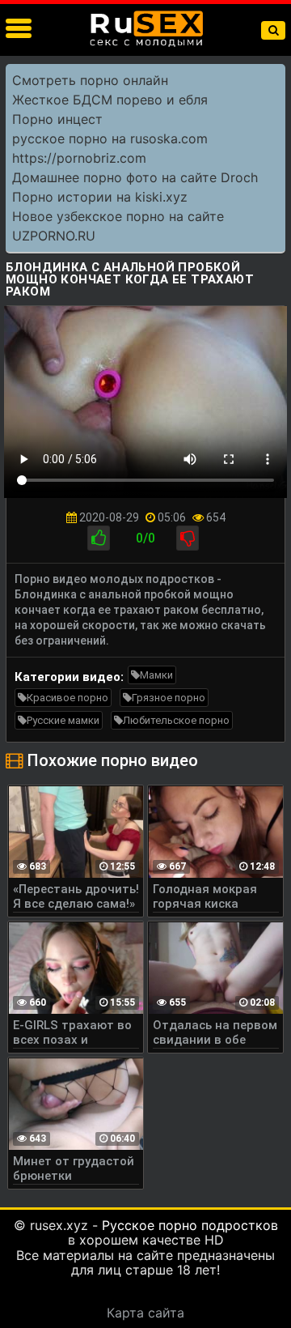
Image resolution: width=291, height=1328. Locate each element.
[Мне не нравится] (187, 538)
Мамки (156, 675)
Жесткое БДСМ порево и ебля (110, 100)
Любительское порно (176, 720)
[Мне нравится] (98, 538)
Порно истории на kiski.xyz (100, 197)
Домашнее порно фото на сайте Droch (135, 177)
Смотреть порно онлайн (90, 80)
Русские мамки (63, 720)
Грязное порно (168, 698)
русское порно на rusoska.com (110, 138)
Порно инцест (57, 119)
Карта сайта (145, 1313)
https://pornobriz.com (79, 158)
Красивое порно (67, 698)
